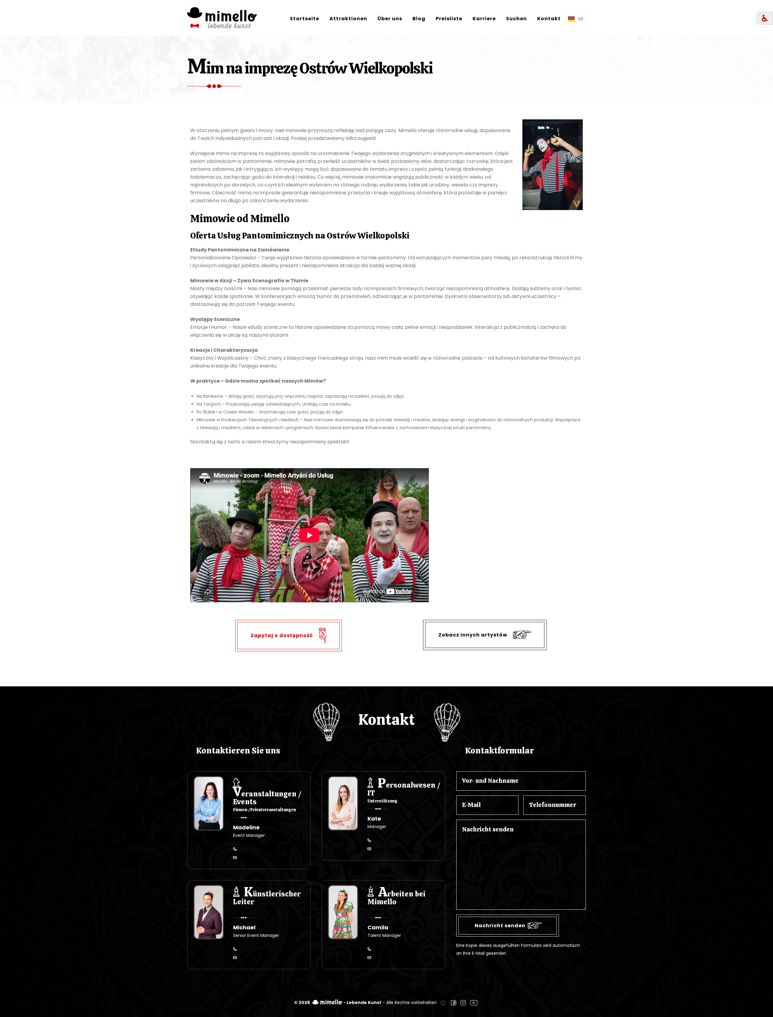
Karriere (484, 18)
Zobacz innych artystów (473, 634)
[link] (443, 1002)
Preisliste (449, 18)
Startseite (304, 18)
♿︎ (765, 18)
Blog (418, 18)
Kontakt (549, 18)
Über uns (389, 18)
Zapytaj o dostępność (282, 635)
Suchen (516, 18)
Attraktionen (348, 18)
